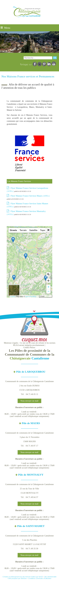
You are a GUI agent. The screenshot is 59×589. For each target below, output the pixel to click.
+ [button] (48, 287)
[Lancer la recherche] (55, 57)
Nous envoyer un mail (29, 401)
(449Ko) (30, 196)
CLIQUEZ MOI (34, 340)
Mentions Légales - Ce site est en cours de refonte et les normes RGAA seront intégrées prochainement (29, 344)
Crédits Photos (29, 347)
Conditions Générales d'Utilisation (39, 578)
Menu (7, 27)
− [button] (48, 291)
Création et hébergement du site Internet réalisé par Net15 (23, 577)
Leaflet (12, 296)
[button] (48, 230)
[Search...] (48, 274)
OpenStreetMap (30, 296)
